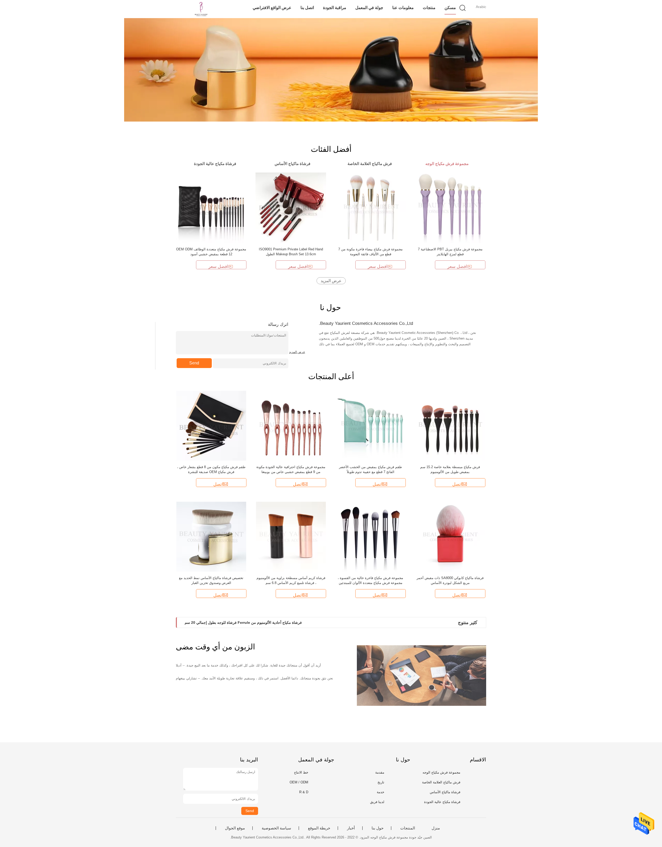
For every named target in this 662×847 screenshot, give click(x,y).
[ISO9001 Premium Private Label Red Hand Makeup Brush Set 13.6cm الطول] (290, 207)
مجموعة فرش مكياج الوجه (441, 772)
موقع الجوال (235, 828)
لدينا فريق (377, 802)
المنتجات (407, 828)
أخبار (351, 828)
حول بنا (377, 828)
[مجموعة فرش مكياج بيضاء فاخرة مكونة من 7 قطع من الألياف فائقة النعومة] (370, 207)
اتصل (218, 484)
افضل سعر (218, 266)
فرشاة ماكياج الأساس (445, 792)
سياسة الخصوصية (276, 828)
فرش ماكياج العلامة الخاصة (441, 782)
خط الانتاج (301, 772)
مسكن (450, 7)
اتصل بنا (307, 7)
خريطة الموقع (319, 828)
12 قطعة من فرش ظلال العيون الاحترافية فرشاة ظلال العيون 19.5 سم (238, 622)
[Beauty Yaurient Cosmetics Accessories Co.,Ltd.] (201, 9)
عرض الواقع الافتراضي (272, 7)
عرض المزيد (331, 281)
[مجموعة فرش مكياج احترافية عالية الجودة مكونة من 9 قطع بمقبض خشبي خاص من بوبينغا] (291, 425)
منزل (436, 828)
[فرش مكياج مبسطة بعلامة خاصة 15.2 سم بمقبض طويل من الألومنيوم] (450, 425)
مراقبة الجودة (334, 7)
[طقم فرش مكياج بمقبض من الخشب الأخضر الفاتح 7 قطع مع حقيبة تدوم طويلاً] (370, 425)
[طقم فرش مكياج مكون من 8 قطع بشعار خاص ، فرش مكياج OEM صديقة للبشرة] (211, 425)
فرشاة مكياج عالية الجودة (442, 802)
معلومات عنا (403, 7)
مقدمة (379, 772)
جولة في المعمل (369, 7)
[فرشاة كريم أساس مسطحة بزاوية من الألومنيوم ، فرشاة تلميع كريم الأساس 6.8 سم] (291, 536)
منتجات (429, 7)
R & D (303, 792)
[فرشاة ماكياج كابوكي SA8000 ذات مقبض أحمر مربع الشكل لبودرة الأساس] (450, 536)
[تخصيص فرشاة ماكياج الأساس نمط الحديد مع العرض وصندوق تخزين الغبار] (211, 536)
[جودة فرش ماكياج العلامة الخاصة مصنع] (331, 70)
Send (194, 363)
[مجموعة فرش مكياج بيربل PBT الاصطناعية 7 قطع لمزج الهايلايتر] (450, 207)
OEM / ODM (299, 782)
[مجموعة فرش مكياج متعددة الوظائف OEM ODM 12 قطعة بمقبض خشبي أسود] (211, 207)
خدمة (380, 792)
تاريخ (381, 782)
